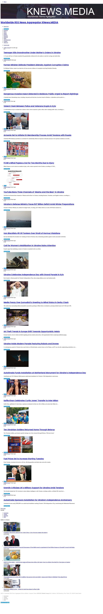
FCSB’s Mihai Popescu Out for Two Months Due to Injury (29, 163)
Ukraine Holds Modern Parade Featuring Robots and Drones (31, 343)
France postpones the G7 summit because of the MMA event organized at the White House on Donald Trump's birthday (39, 547)
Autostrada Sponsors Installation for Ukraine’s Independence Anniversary (38, 500)
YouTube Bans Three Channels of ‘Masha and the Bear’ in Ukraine (34, 192)
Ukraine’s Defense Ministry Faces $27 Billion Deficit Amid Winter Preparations (39, 204)
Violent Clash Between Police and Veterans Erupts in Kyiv (30, 106)
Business (6, 35)
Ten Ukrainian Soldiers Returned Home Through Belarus (29, 429)
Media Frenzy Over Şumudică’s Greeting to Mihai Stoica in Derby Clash (36, 302)
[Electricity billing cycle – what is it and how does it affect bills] (12, 587)
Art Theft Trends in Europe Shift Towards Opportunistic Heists (32, 331)
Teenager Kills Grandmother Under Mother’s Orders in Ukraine (32, 52)
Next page (3, 508)
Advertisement (7, 40)
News (5, 31)
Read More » (7, 58)
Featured (6, 30)
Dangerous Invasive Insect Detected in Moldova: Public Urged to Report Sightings (41, 94)
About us (6, 42)
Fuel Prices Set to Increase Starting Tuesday (24, 458)
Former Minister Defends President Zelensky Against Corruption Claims (36, 65)
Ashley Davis (7, 47)
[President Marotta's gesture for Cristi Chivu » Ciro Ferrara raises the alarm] (12, 531)
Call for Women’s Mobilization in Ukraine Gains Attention (30, 245)
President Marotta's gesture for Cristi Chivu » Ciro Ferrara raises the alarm (25, 532)
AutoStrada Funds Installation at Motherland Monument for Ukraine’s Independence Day (45, 372)
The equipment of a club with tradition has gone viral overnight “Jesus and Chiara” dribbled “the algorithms (35, 577)
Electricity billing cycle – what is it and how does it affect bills (22, 589)
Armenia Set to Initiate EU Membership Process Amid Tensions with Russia (37, 135)
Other (5, 38)
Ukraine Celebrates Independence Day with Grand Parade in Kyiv (34, 274)
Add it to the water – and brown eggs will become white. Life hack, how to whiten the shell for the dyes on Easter (37, 562)
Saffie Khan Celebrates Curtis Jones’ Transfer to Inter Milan (31, 400)
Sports (5, 33)
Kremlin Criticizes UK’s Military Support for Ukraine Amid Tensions (34, 487)
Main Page (6, 29)
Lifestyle (6, 37)
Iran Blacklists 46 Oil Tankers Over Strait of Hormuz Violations (32, 233)
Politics (5, 34)
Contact (5, 41)
